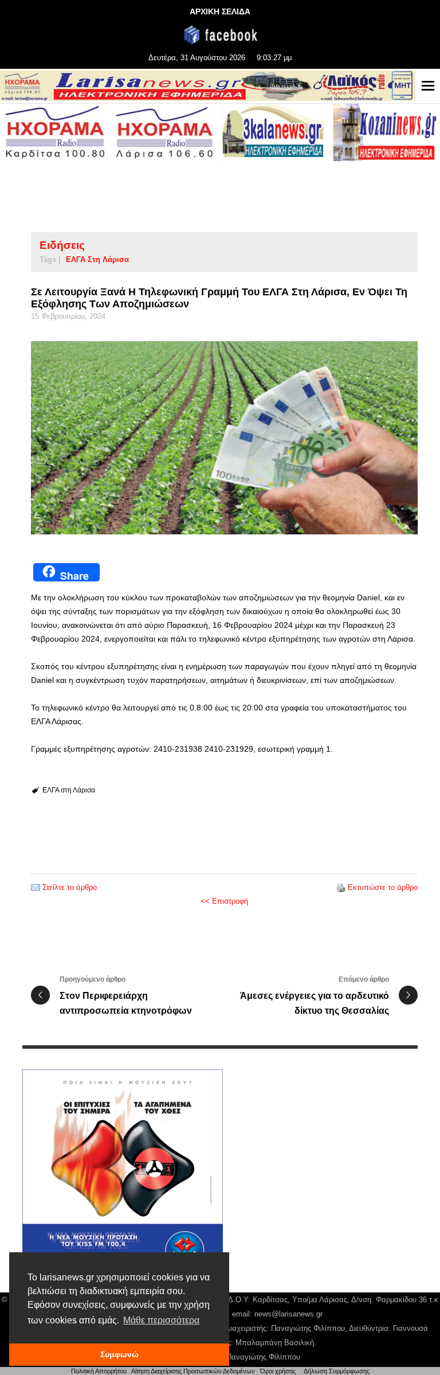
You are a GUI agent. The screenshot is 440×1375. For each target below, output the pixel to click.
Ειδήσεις (62, 245)
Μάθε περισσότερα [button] (161, 1320)
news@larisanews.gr (288, 1314)
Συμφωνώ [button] (119, 1354)
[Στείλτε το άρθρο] (35, 887)
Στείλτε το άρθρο (69, 887)
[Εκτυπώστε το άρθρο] (340, 887)
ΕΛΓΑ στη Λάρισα (97, 259)
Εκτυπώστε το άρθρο (383, 887)
